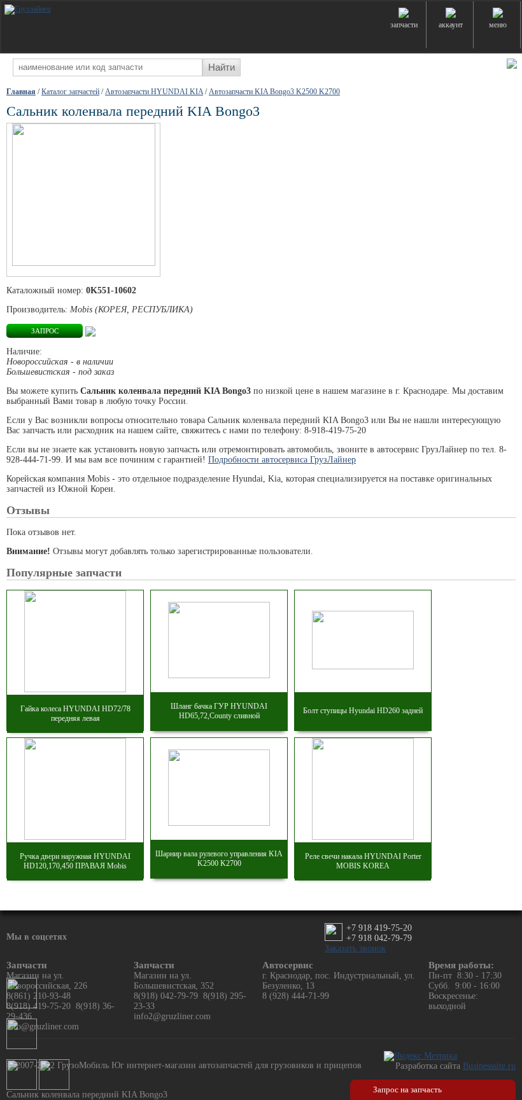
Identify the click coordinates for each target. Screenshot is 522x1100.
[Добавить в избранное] (90, 330)
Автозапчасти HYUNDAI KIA (154, 91)
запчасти (404, 24)
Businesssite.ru (489, 1066)
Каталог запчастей (70, 91)
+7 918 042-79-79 (379, 938)
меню (498, 24)
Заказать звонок (355, 948)
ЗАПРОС (45, 331)
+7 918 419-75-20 (379, 928)
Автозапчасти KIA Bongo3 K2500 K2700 (274, 91)
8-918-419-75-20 (335, 430)
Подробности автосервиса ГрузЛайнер (282, 459)
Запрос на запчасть (407, 1089)
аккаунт (451, 24)
